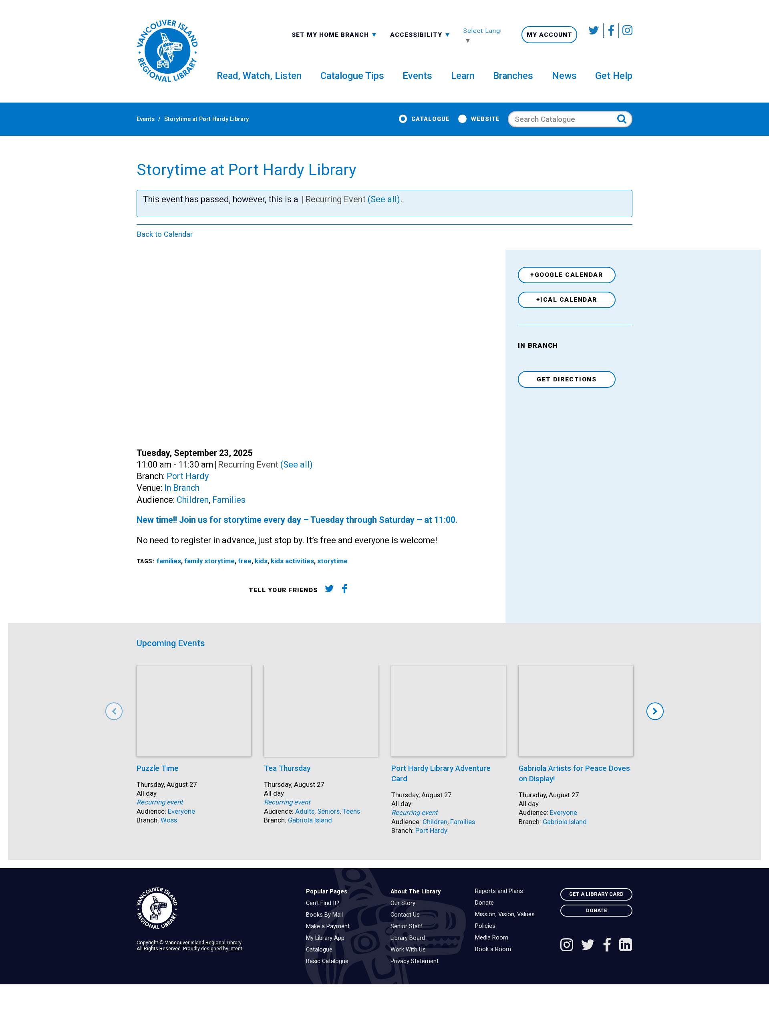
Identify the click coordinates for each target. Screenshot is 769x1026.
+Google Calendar (566, 274)
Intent (235, 948)
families (169, 561)
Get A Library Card (596, 894)
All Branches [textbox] (317, 34)
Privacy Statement (417, 961)
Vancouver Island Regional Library (203, 942)
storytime (332, 561)
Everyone (181, 811)
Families (229, 500)
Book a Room (495, 949)
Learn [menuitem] (463, 75)
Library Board (410, 938)
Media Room (493, 938)
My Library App (327, 938)
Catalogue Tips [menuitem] (352, 75)
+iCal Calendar (566, 299)
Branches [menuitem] (513, 75)
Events (146, 119)
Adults (304, 811)
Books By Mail (326, 915)
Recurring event (160, 802)
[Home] (215, 908)
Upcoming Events (171, 643)
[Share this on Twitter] (329, 590)
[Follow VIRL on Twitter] (594, 30)
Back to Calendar (165, 234)
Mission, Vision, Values (507, 914)
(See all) (384, 199)
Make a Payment (330, 926)
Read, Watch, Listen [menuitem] (259, 75)
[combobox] (335, 34)
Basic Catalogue (329, 961)
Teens (351, 811)
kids (261, 561)
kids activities (292, 561)
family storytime (209, 561)
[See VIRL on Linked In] (625, 946)
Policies (487, 926)
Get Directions (566, 379)
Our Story (405, 903)
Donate (486, 903)
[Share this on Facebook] (344, 590)
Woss (169, 820)
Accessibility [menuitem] (420, 34)
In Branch (181, 488)
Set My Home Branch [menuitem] (331, 34)
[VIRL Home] (167, 51)
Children (193, 500)
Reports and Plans (501, 891)
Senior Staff (409, 926)
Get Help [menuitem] (613, 75)
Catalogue (430, 119)
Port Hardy (188, 476)
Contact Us (407, 915)
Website (485, 119)
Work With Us (410, 950)
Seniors (328, 811)
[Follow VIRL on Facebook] (611, 30)
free (245, 561)
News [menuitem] (564, 75)
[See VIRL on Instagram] (625, 30)
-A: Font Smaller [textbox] (420, 34)
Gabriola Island (310, 820)
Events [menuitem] (417, 75)
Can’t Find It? (324, 903)
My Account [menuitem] (549, 34)
